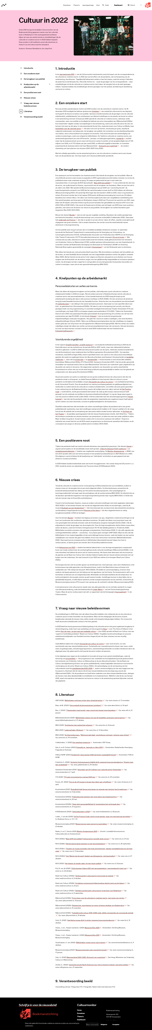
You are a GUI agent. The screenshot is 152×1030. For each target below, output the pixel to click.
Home (79, 1010)
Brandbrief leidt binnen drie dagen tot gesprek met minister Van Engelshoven (99, 789)
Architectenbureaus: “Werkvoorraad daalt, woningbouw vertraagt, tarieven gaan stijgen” (97, 735)
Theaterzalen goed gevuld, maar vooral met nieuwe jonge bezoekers (91, 710)
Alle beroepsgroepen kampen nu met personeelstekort (85, 844)
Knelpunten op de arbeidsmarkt (31, 85)
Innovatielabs (70, 658)
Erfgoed (93, 316)
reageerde (120, 138)
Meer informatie (92, 1024)
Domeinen (67, 5)
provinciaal (79, 359)
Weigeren (104, 1024)
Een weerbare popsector (81, 742)
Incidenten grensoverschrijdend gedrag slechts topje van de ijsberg (99, 883)
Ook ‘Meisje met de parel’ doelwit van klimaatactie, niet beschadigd (90, 856)
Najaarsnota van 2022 (67, 547)
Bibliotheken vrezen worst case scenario (90, 942)
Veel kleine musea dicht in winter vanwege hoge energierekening (90, 920)
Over (98, 5)
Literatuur (28, 111)
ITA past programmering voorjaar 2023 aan (79, 777)
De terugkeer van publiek (34, 79)
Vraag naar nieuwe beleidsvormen (31, 104)
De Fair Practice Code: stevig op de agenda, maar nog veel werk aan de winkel (102, 816)
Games (129, 446)
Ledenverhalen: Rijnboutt (74, 730)
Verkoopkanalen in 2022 (81, 812)
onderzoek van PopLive (66, 220)
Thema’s (76, 5)
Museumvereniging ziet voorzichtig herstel (91, 950)
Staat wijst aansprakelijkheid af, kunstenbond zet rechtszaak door (96, 804)
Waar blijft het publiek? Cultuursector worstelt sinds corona (87, 839)
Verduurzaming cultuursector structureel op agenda (94, 876)
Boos (105, 629)
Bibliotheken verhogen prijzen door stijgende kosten (84, 700)
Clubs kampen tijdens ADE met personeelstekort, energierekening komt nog (98, 868)
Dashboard (118, 5)
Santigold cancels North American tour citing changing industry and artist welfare (98, 965)
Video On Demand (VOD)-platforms (113, 449)
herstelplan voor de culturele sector (68, 129)
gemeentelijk (92, 359)
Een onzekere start (31, 73)
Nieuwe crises (30, 98)
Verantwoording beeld (33, 117)
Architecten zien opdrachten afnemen (78, 725)
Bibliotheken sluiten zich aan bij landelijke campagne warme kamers (100, 718)
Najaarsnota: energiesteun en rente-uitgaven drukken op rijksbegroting (98, 905)
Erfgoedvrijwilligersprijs (64, 331)
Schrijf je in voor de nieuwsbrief (38, 1005)
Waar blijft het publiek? (102, 183)
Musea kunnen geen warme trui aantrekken (91, 824)
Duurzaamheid (120, 592)
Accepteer (115, 1024)
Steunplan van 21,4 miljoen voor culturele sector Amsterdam (99, 770)
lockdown (95, 111)
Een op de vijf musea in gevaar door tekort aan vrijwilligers (90, 782)
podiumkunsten (63, 304)
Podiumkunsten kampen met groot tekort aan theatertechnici (94, 797)
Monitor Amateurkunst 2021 (87, 831)
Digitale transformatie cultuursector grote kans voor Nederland (98, 891)
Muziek (72, 215)
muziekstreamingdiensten (64, 451)
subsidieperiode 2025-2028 (82, 668)
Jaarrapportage (88, 5)
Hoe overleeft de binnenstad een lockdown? (85, 705)
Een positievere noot (32, 92)
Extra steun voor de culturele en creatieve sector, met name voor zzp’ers (98, 898)
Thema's (80, 1016)
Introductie (28, 68)
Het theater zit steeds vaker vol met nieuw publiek (83, 863)
